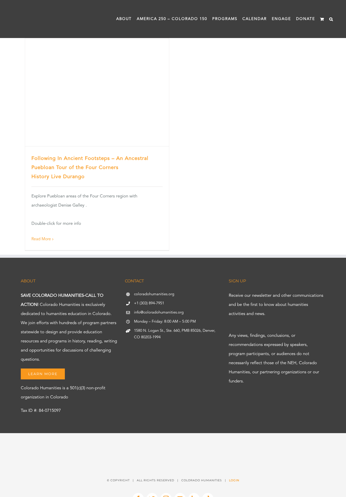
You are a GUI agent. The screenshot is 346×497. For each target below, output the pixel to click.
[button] (331, 19)
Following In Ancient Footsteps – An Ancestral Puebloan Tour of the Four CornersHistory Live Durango (89, 167)
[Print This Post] (173, 442)
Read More (41, 239)
